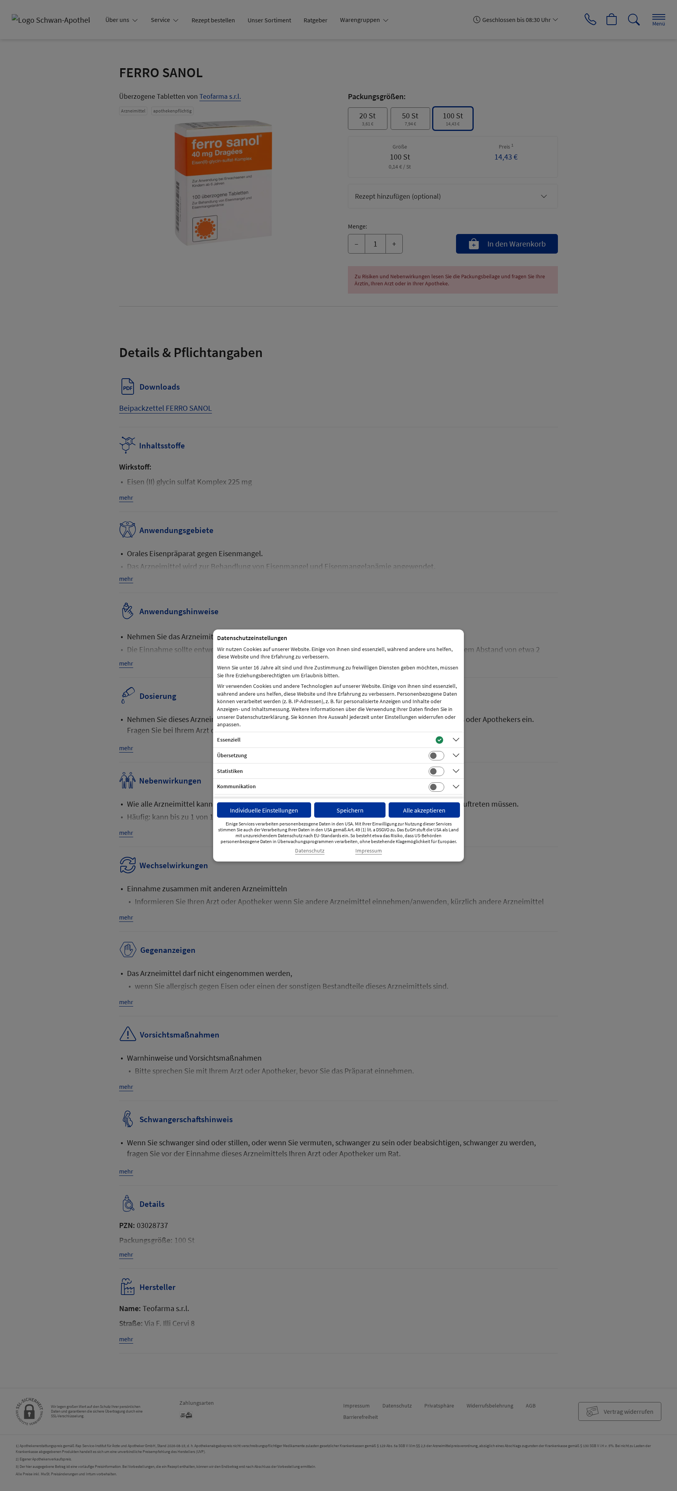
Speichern (350, 810)
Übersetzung (232, 755)
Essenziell (229, 739)
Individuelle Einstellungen (264, 810)
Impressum (368, 850)
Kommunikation (236, 786)
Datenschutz (309, 850)
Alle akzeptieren (424, 810)
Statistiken (230, 771)
